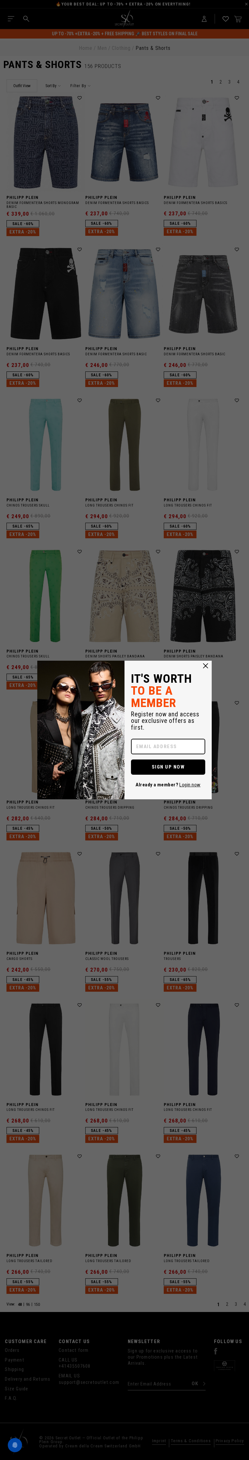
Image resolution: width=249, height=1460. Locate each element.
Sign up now (168, 767)
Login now (189, 785)
